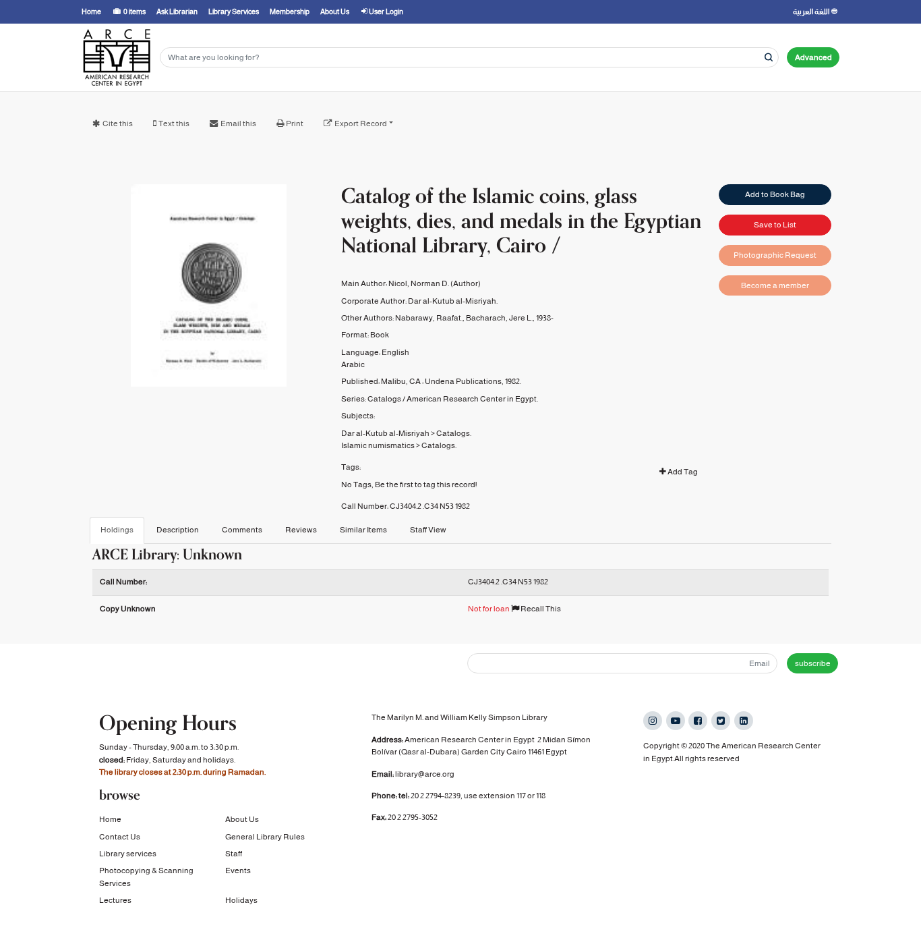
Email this (238, 123)
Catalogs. (453, 433)
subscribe (813, 663)
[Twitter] (720, 720)
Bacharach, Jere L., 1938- (510, 318)
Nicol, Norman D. (418, 283)
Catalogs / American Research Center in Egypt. (452, 399)
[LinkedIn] (743, 720)
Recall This (540, 608)
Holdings (116, 529)
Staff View (428, 529)
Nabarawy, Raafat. (429, 318)
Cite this (117, 123)
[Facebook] (697, 720)
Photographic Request (775, 255)
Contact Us (119, 836)
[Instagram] (652, 720)
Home (110, 819)
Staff (233, 853)
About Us (242, 819)
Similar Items (363, 529)
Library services (127, 853)
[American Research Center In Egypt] (116, 57)
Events (238, 870)
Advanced (813, 57)
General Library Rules (265, 836)
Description (177, 529)
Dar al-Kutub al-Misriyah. (453, 301)
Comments (242, 529)
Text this (173, 123)
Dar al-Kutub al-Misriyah (385, 433)
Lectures (115, 900)
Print (294, 123)
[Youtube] (675, 720)
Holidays (241, 900)
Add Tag (682, 471)
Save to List (775, 224)
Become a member (775, 285)
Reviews (301, 529)
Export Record (360, 123)
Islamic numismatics (378, 445)
